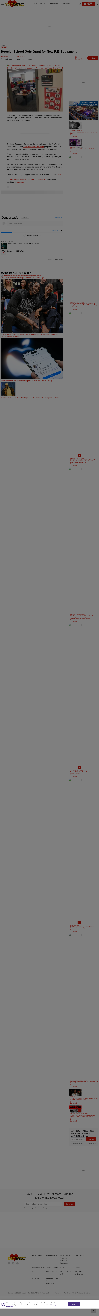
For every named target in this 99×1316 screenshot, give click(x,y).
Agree (73, 1304)
